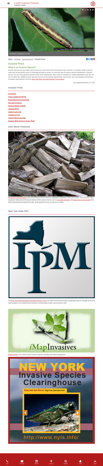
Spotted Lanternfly (14, 112)
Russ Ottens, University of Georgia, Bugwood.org (77, 49)
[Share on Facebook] (87, 59)
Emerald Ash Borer (15, 103)
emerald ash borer (63, 200)
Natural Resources (27, 59)
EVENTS (37, 463)
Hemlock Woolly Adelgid (16, 106)
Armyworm (12, 94)
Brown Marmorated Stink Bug (18, 100)
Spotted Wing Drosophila (17, 118)
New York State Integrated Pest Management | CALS (29, 301)
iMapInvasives (13, 355)
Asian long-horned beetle (81, 200)
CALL (7, 463)
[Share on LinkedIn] (92, 59)
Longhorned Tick (14, 115)
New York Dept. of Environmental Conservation (48, 79)
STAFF (80, 463)
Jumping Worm (13, 109)
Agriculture (17, 59)
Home (10, 59)
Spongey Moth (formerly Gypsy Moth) (21, 121)
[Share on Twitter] (89, 59)
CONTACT (22, 463)
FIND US (51, 463)
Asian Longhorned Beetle (17, 97)
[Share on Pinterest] (94, 59)
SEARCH (66, 463)
